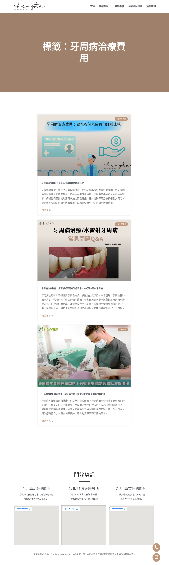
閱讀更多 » (47, 210)
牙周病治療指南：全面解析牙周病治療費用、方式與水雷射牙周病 (72, 288)
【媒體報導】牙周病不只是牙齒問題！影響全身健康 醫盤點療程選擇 (73, 394)
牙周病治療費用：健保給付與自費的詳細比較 (62, 183)
